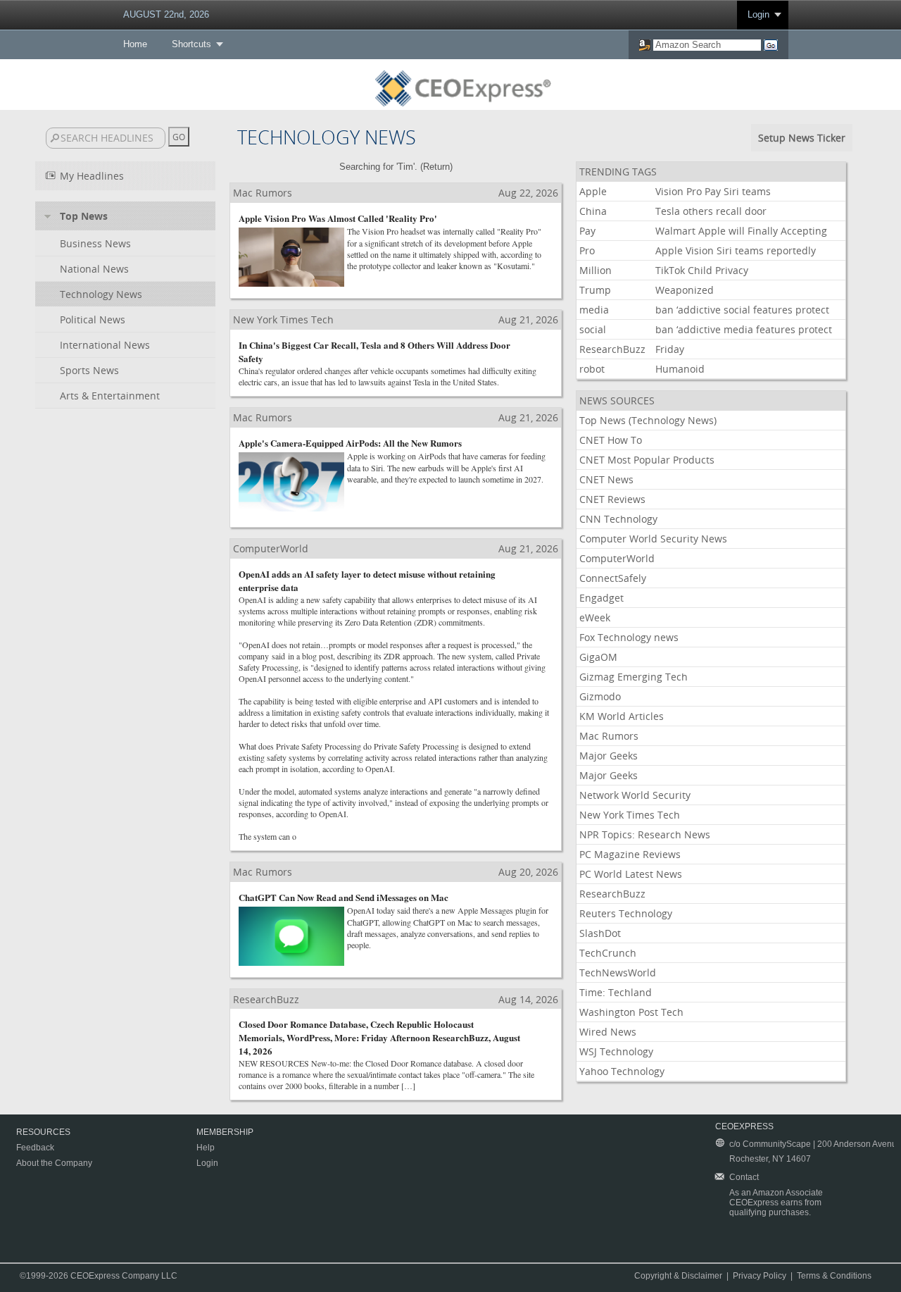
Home (135, 44)
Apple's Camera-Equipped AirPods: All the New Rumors (350, 442)
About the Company (54, 1163)
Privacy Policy (759, 1276)
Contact (744, 1177)
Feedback (35, 1148)
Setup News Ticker (801, 137)
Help (205, 1148)
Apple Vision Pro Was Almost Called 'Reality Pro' (338, 218)
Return (436, 166)
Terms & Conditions (834, 1276)
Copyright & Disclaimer (678, 1276)
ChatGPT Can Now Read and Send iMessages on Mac (343, 897)
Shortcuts (191, 44)
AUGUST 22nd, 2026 (166, 14)
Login (758, 14)
